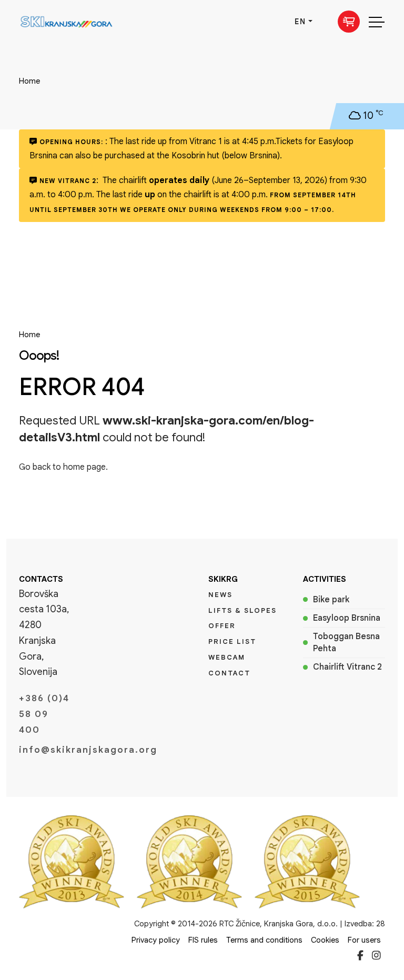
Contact (229, 673)
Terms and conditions (264, 940)
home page (84, 467)
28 (380, 923)
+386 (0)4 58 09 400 (44, 714)
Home (29, 81)
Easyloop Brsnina (346, 618)
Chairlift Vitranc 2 (347, 667)
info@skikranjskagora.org (44, 749)
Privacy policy (156, 940)
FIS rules (203, 940)
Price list (232, 641)
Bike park (331, 599)
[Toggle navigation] (376, 21)
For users (364, 940)
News (220, 594)
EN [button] (300, 21)
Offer (222, 625)
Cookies (325, 940)
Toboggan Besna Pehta (346, 642)
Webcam (226, 657)
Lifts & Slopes (242, 610)
